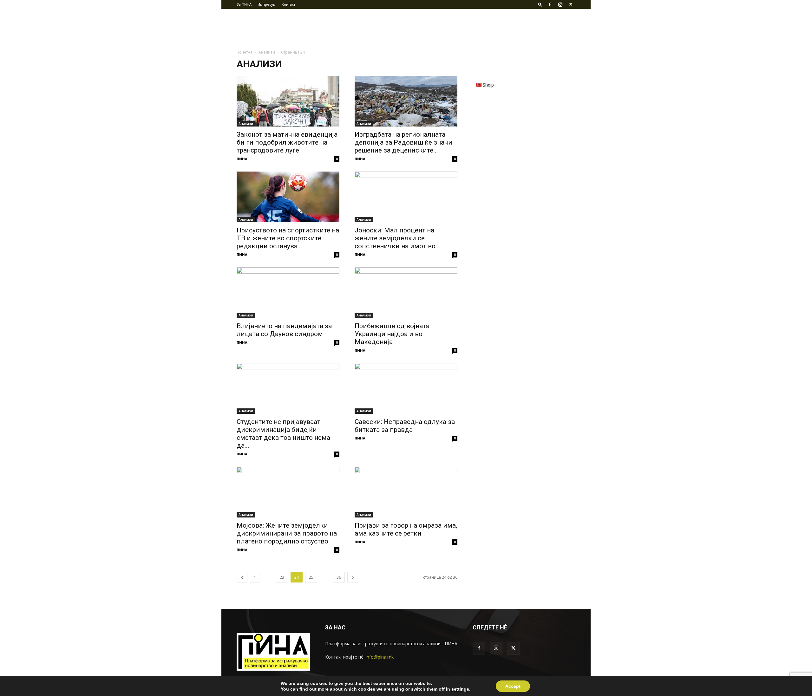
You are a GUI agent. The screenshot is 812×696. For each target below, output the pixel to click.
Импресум (267, 4)
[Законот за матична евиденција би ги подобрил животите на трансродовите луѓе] (288, 101)
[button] (540, 4)
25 (311, 577)
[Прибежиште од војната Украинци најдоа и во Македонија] (406, 292)
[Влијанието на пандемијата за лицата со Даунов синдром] (288, 292)
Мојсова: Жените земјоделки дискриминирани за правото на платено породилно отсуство (287, 533)
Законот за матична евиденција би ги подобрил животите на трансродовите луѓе (287, 142)
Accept (513, 686)
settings (460, 689)
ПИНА (242, 158)
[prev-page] (242, 577)
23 (282, 577)
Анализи (267, 52)
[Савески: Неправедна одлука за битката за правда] (406, 388)
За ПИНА (244, 4)
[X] (570, 4)
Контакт (288, 4)
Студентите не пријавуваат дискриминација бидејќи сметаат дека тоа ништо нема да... (283, 433)
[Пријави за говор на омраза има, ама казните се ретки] (406, 492)
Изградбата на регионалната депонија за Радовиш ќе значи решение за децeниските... (403, 142)
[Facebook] (549, 4)
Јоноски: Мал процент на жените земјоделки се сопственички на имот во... (397, 238)
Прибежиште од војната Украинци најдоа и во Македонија (392, 334)
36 (339, 577)
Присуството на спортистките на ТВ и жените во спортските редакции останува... (288, 238)
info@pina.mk (380, 657)
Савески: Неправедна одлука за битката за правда (405, 425)
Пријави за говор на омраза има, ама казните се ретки (406, 529)
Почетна (244, 52)
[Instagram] (560, 4)
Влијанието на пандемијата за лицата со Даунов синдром (284, 330)
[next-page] (352, 577)
